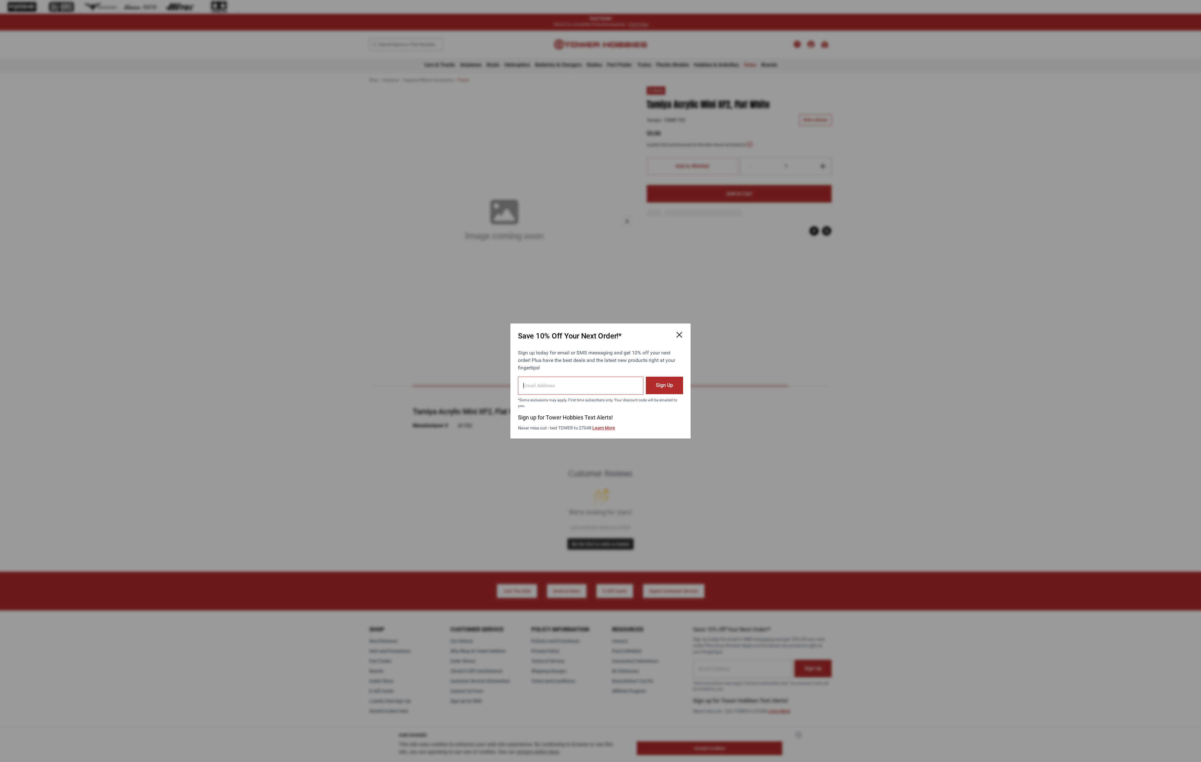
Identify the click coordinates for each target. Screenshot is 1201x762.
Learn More (603, 427)
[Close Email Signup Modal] (679, 334)
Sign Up (664, 385)
